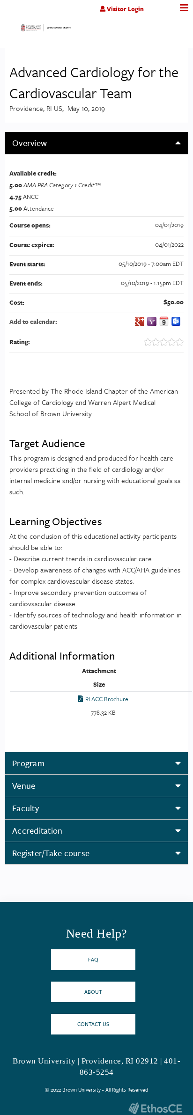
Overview (29, 143)
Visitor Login (125, 9)
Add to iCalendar (164, 321)
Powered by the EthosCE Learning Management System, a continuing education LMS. (155, 1108)
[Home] (46, 30)
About (93, 992)
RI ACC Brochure (106, 699)
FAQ (93, 959)
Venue (23, 785)
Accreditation (37, 830)
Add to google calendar (139, 321)
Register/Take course (50, 853)
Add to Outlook (176, 321)
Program (28, 763)
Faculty (25, 808)
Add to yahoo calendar (151, 321)
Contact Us (93, 1024)
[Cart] (164, 13)
